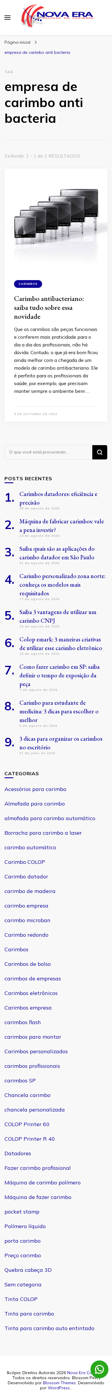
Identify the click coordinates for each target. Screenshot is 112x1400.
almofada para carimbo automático (49, 818)
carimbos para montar (32, 1036)
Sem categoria (23, 1284)
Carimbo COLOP (24, 861)
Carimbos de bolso (27, 963)
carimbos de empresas (32, 978)
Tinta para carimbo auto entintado (49, 1328)
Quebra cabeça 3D (28, 1269)
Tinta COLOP (21, 1299)
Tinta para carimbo (29, 1313)
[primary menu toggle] (7, 17)
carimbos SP (20, 1080)
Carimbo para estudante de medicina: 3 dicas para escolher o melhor (59, 711)
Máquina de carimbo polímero (42, 1182)
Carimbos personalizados (36, 1051)
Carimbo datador (26, 876)
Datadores (17, 1153)
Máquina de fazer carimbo (37, 1197)
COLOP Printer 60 (27, 1124)
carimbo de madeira (30, 891)
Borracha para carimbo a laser (43, 832)
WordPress (59, 1387)
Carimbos (28, 284)
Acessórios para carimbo (35, 789)
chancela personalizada (34, 1109)
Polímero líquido (25, 1226)
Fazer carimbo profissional (37, 1167)
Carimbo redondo (26, 934)
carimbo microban (27, 920)
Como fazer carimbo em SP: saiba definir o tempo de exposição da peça (59, 675)
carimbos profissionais (32, 1065)
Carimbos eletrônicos (31, 993)
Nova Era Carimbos (86, 1372)
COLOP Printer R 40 (29, 1138)
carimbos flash (22, 1022)
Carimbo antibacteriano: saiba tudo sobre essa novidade (49, 307)
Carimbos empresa (28, 1007)
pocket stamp (21, 1211)
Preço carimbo (22, 1255)
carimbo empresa (26, 905)
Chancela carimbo (27, 1095)
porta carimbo (22, 1240)
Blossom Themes (59, 1382)
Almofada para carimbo (34, 803)
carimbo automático (30, 847)
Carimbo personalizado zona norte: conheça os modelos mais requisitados (62, 584)
